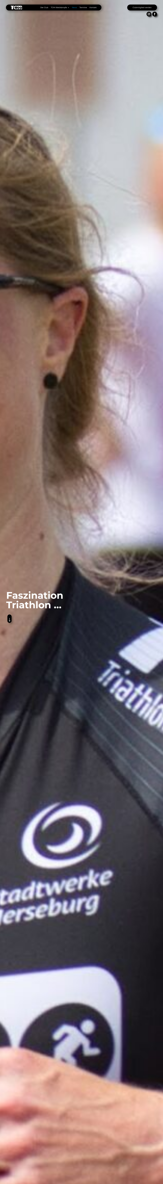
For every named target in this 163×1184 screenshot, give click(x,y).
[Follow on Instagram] (149, 14)
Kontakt (93, 7)
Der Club (44, 7)
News (74, 7)
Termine (83, 7)
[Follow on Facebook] (154, 14)
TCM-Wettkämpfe (59, 7)
